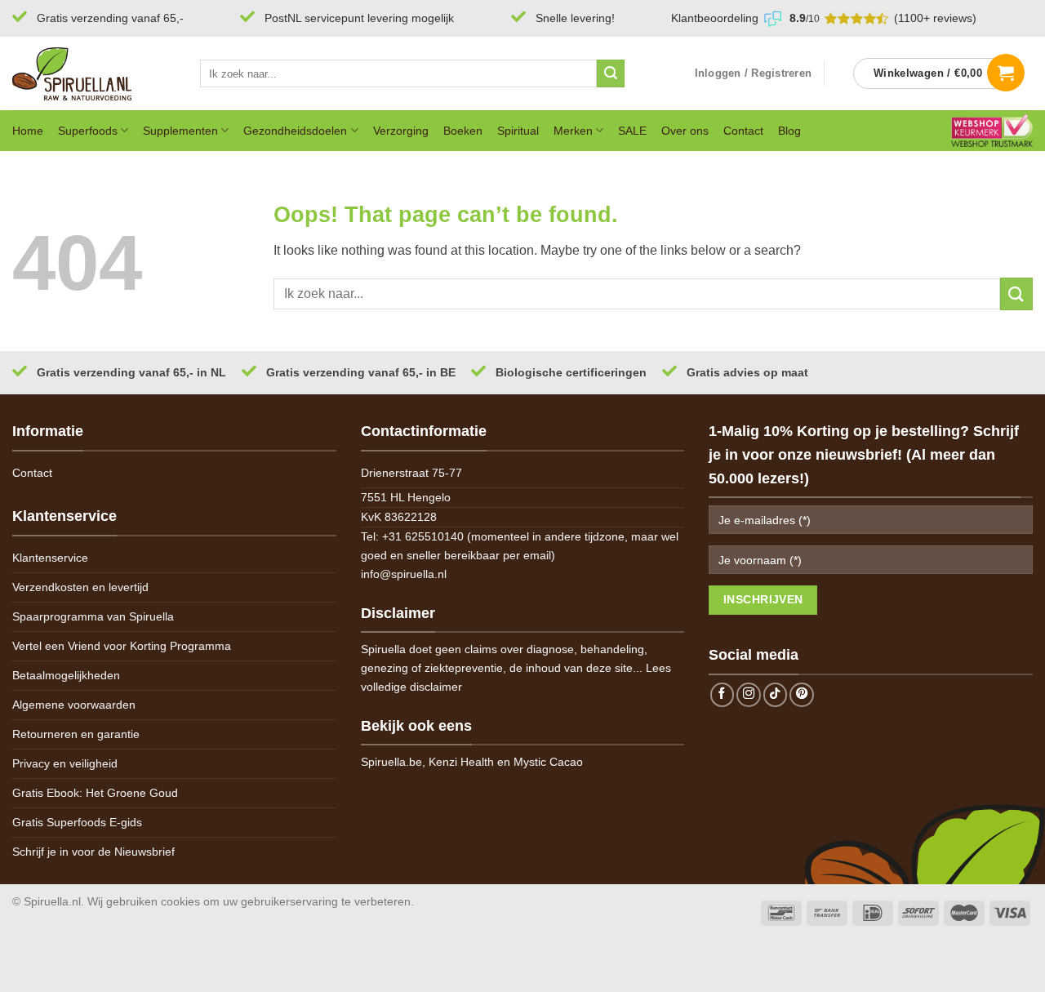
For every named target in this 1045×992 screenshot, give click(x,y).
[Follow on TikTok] (775, 695)
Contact (743, 130)
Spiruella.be (391, 761)
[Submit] (611, 73)
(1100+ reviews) (935, 17)
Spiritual (518, 130)
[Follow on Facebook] (722, 695)
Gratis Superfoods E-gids (77, 822)
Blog (789, 130)
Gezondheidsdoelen (295, 130)
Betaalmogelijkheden (66, 675)
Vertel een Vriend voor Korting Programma (121, 645)
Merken (573, 130)
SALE (632, 130)
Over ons (685, 130)
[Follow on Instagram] (748, 695)
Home (27, 130)
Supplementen (180, 130)
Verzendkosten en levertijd (80, 587)
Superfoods (88, 130)
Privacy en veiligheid (65, 763)
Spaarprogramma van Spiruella (93, 616)
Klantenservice (50, 557)
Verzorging (401, 130)
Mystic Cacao (548, 761)
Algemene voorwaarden (74, 704)
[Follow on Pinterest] (801, 695)
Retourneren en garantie (76, 734)
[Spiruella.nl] (94, 74)
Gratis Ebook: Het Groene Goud (95, 792)
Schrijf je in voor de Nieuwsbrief (93, 851)
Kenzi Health (461, 761)
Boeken (462, 130)
